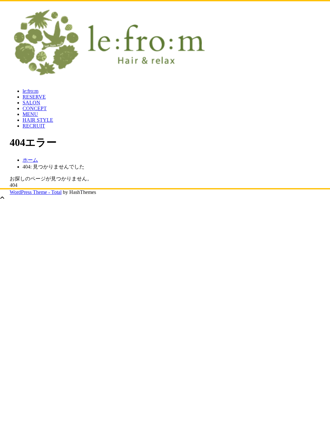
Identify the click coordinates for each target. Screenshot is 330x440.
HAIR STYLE (38, 120)
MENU (30, 114)
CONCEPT (35, 108)
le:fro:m (30, 91)
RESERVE (34, 97)
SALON (31, 102)
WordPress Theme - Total (36, 192)
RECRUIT (34, 126)
